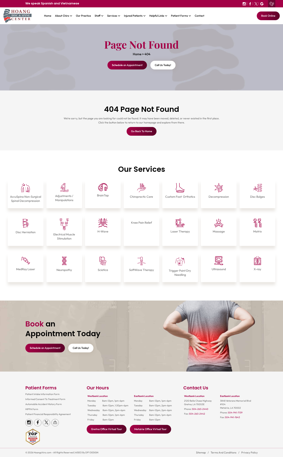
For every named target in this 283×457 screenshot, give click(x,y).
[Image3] (261, 3)
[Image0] (244, 3)
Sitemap (201, 452)
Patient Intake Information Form (42, 394)
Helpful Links (156, 16)
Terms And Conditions (223, 452)
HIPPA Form (31, 409)
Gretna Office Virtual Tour (106, 429)
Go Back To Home (141, 131)
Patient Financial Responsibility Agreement (48, 414)
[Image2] (256, 3)
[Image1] (250, 3)
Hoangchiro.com (42, 452)
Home (47, 16)
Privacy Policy (249, 452)
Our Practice (83, 16)
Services (112, 16)
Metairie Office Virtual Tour (150, 429)
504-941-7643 (232, 417)
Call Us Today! (163, 65)
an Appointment (127, 65)
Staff (97, 16)
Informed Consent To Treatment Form (45, 399)
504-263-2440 (200, 409)
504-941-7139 (235, 412)
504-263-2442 (197, 413)
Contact (199, 16)
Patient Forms (179, 16)
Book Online (268, 16)
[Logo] (17, 15)
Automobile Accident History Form (43, 404)
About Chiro (62, 16)
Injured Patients (133, 16)
